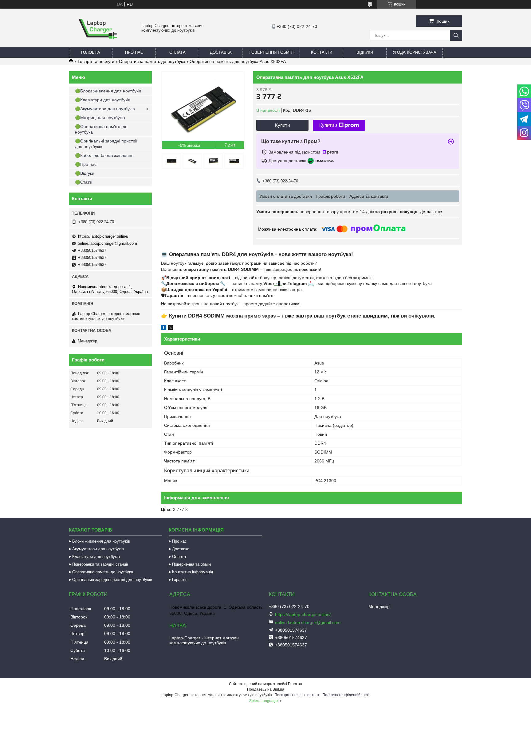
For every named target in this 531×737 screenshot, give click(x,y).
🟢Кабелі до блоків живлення (104, 155)
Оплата (177, 52)
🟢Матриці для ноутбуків (100, 117)
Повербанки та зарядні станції (100, 564)
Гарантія (179, 579)
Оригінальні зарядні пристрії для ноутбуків (112, 579)
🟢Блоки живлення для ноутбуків (108, 90)
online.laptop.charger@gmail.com (107, 243)
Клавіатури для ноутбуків (96, 556)
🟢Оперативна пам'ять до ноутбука (101, 129)
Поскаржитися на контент (297, 695)
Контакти (321, 52)
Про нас (134, 52)
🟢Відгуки (84, 173)
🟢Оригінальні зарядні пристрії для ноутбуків (106, 143)
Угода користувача (414, 52)
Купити (282, 125)
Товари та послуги (95, 61)
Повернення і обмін (271, 52)
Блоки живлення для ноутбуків (101, 541)
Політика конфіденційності (345, 695)
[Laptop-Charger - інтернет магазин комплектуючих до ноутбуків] (98, 44)
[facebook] (163, 328)
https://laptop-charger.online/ (103, 236)
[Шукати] (456, 35)
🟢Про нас (85, 164)
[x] (170, 328)
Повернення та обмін (191, 564)
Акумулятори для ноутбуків (98, 549)
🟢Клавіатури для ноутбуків (102, 99)
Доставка (221, 52)
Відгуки (364, 52)
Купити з (328, 125)
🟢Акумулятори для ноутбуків (105, 108)
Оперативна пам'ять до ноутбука (152, 61)
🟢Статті (83, 182)
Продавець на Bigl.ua (265, 689)
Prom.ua (295, 684)
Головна (90, 52)
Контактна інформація (192, 572)
